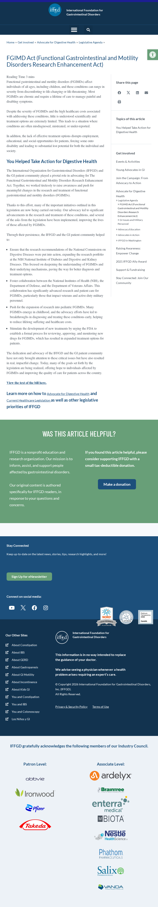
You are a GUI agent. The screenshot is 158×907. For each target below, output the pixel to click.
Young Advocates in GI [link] (130, 169)
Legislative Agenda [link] (90, 42)
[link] (152, 54)
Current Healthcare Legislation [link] (29, 400)
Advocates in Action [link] (128, 234)
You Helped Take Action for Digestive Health (133, 130)
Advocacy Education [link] (129, 229)
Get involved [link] (26, 42)
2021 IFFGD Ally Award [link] (131, 261)
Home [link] (10, 42)
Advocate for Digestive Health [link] (56, 42)
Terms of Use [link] (100, 706)
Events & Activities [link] (128, 161)
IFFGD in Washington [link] (129, 240)
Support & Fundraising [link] (130, 269)
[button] (74, 30)
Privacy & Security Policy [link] (71, 706)
